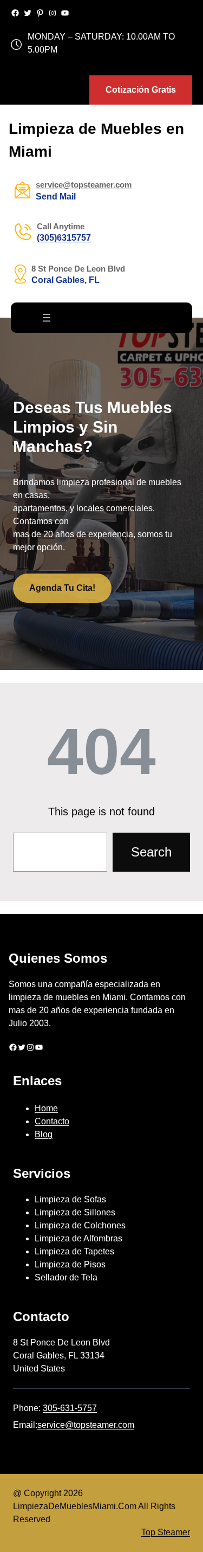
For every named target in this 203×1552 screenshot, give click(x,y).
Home (46, 1108)
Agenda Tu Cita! (62, 588)
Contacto (52, 1121)
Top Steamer (165, 1532)
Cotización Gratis (141, 89)
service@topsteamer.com (85, 1424)
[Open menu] (46, 317)
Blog (44, 1134)
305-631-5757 (70, 1408)
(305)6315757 (64, 237)
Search (151, 852)
